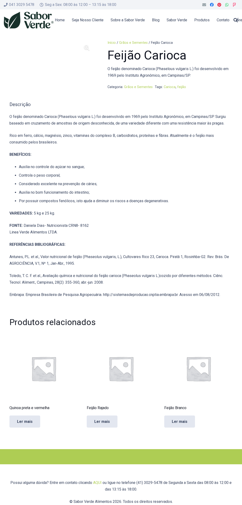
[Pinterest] (219, 5)
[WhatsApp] (227, 5)
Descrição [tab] (20, 104)
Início (112, 43)
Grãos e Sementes (133, 43)
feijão (181, 87)
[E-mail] (204, 5)
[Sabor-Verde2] (29, 20)
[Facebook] (212, 5)
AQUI (97, 482)
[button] (235, 20)
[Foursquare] (234, 5)
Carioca (170, 87)
